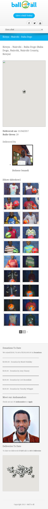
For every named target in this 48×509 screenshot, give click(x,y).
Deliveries (37, 451)
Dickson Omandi (20, 170)
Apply (30, 402)
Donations (38, 352)
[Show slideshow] (12, 180)
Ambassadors (21, 402)
